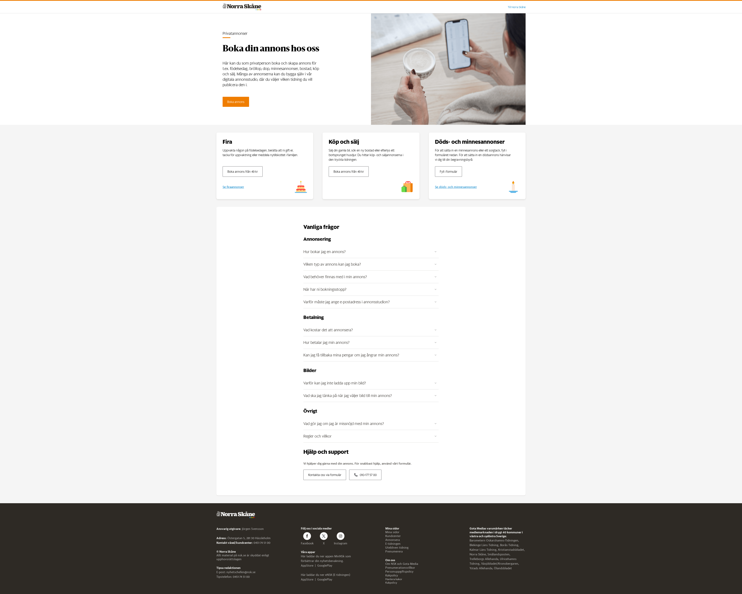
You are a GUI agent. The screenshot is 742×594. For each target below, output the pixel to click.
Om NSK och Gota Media (401, 564)
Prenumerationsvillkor (400, 567)
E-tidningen (393, 544)
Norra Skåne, (479, 554)
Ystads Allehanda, (482, 568)
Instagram (340, 543)
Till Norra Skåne (517, 7)
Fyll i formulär (448, 171)
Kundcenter (393, 536)
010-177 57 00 (368, 475)
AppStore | (309, 565)
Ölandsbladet (503, 568)
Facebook (307, 543)
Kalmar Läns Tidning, (484, 550)
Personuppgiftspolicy (399, 571)
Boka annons (235, 102)
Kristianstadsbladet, (511, 550)
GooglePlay (324, 565)
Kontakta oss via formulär (324, 475)
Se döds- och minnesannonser (456, 187)
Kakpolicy (391, 575)
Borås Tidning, (509, 545)
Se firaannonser (233, 187)
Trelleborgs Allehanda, (485, 559)
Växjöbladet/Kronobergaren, (500, 563)
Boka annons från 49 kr (242, 171)
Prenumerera (394, 551)
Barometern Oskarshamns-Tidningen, (494, 540)
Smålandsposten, (499, 554)
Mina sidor (392, 532)
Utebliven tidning (396, 547)
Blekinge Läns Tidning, (485, 545)
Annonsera (392, 540)
